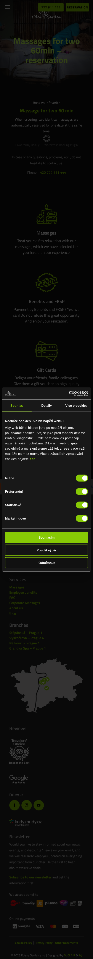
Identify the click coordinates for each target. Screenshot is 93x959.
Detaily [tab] (46, 405)
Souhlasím (46, 537)
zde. (33, 459)
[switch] (82, 491)
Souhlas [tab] (16, 405)
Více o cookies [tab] (76, 405)
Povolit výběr (46, 550)
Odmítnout (46, 563)
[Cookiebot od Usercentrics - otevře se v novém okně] (69, 393)
